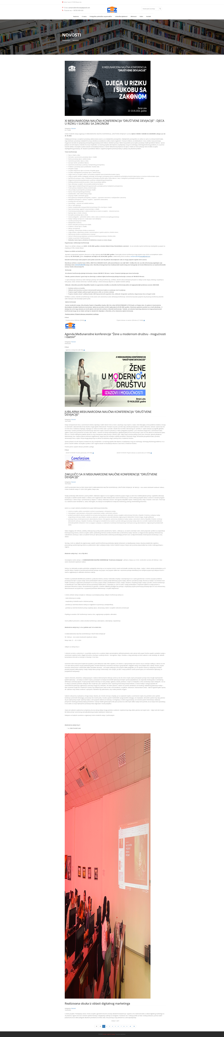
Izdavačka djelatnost (121, 16)
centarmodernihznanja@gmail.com (79, 8)
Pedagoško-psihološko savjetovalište (101, 16)
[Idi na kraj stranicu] (134, 1026)
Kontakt (148, 16)
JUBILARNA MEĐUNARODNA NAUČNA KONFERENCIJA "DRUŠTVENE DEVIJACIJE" (108, 413)
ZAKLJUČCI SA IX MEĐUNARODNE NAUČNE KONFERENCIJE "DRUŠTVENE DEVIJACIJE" (111, 475)
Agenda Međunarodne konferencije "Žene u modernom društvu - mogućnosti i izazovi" (115, 335)
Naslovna (76, 16)
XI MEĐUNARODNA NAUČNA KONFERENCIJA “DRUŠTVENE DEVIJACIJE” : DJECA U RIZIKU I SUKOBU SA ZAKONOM (114, 122)
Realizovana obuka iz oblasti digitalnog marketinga (97, 1003)
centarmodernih (134, 256)
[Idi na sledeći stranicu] (130, 1026)
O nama (84, 16)
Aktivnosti (133, 16)
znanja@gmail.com (144, 256)
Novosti (73, 128)
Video (141, 16)
